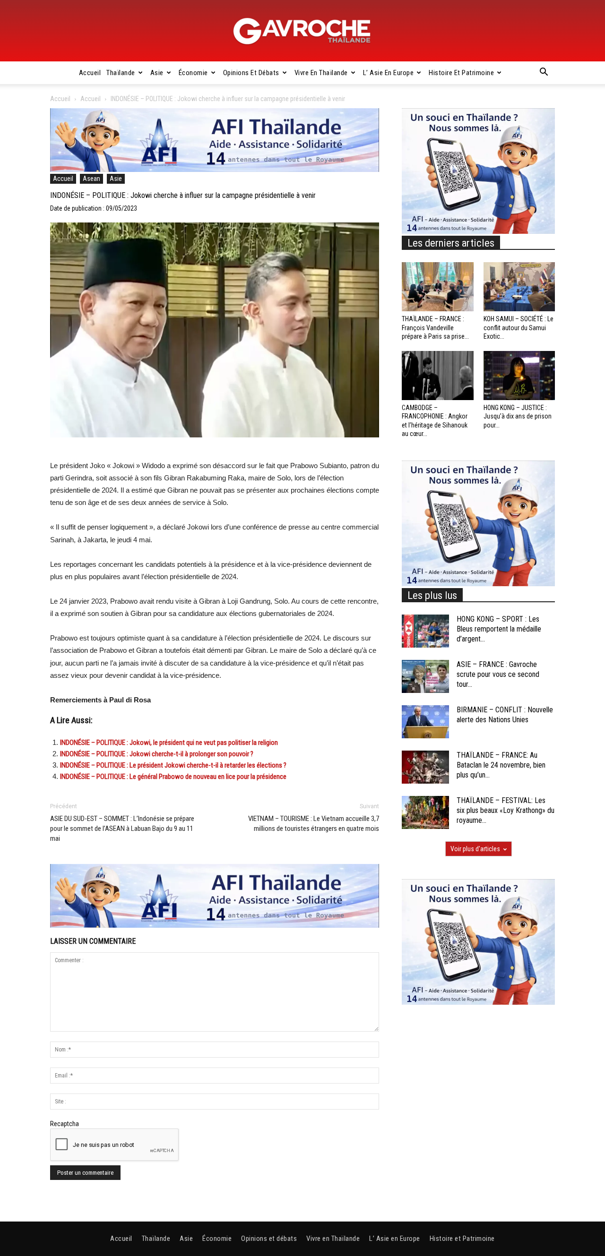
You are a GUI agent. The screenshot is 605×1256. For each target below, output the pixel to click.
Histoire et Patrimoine (461, 72)
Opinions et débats (251, 72)
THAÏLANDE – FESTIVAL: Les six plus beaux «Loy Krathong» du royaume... (505, 810)
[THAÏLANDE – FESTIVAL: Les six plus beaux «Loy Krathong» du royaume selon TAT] (425, 812)
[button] (543, 73)
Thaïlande (120, 72)
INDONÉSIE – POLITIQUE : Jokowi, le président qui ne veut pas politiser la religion (169, 742)
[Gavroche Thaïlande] (302, 31)
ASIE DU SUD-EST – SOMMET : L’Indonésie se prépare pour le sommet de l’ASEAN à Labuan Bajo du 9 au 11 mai (122, 828)
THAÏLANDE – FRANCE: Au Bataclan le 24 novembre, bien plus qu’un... (501, 765)
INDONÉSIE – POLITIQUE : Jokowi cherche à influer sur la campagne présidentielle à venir (183, 195)
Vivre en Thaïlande (321, 72)
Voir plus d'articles (475, 849)
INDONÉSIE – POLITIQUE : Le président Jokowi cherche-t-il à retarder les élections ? (174, 765)
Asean (91, 178)
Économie (193, 72)
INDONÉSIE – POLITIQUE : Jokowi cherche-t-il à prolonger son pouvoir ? (156, 754)
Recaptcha (64, 1124)
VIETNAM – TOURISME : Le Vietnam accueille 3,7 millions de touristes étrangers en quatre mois (313, 823)
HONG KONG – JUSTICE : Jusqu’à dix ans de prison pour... (518, 416)
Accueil (90, 72)
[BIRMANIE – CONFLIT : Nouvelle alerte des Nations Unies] (425, 721)
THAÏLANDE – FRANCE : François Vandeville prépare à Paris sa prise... (435, 327)
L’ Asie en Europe (388, 72)
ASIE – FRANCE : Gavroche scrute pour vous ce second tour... (498, 674)
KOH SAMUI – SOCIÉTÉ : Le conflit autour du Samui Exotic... (518, 327)
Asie (157, 72)
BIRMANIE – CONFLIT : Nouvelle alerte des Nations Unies (505, 714)
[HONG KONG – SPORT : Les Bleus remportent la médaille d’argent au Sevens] (425, 631)
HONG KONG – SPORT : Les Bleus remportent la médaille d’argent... (499, 629)
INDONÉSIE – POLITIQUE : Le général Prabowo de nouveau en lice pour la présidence (173, 776)
